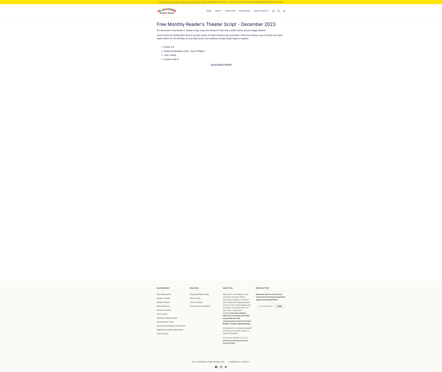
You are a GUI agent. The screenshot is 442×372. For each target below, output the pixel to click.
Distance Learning (164, 310)
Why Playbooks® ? (164, 294)
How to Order (162, 314)
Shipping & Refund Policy (199, 294)
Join (279, 306)
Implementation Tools (165, 322)
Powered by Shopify (239, 362)
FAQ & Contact (162, 334)
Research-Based (163, 302)
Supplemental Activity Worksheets (170, 330)
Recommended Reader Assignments (171, 326)
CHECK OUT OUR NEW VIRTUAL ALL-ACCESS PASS (182, 2)
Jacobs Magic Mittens (221, 64)
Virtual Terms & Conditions (200, 306)
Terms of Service (196, 302)
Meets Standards (163, 306)
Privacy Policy (195, 298)
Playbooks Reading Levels (167, 318)
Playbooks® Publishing (207, 362)
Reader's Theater (163, 298)
